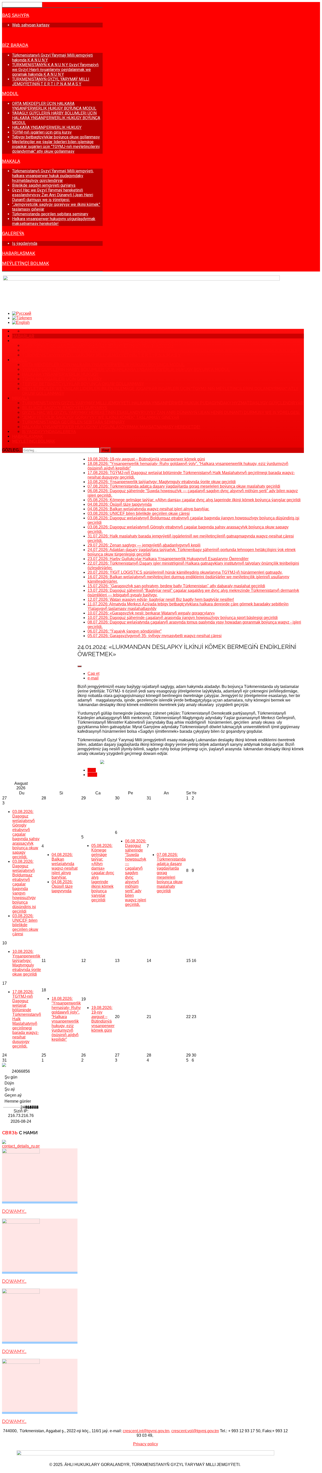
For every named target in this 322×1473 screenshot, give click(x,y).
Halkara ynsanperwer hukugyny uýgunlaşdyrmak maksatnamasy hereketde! (53, 221)
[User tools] (79, 666)
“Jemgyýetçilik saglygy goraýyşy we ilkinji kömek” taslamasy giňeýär (100, 417)
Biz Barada (15, 45)
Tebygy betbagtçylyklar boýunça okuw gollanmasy (56, 137)
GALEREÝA (13, 233)
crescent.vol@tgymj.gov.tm (195, 1431)
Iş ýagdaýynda (24, 243)
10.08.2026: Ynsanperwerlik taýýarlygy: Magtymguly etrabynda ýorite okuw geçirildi (26, 962)
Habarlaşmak (18, 253)
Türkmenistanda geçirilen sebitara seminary (50, 214)
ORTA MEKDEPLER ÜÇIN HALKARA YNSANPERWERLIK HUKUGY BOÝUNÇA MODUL (54, 106)
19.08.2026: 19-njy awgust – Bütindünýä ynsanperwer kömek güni (102, 1018)
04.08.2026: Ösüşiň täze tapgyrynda (62, 886)
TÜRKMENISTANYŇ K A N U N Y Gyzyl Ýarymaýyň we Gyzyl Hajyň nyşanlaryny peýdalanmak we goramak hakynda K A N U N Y (55, 69)
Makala (11, 161)
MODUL (10, 93)
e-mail (93, 678)
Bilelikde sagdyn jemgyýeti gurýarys (43, 185)
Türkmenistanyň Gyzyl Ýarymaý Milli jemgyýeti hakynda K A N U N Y (98, 345)
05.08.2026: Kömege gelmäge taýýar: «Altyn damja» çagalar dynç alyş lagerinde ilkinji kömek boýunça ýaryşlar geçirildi (102, 872)
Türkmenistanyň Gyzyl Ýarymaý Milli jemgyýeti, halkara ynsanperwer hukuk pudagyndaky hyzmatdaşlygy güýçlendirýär (53, 176)
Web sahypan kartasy (31, 25)
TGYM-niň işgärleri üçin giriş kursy (42, 132)
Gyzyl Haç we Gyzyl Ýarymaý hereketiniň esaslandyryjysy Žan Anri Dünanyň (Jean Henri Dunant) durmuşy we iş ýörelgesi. (52, 195)
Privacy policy (145, 1444)
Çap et (93, 673)
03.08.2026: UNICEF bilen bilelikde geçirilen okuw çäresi (25, 925)
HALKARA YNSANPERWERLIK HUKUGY (47, 127)
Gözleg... (12, 450)
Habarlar (13, 35)
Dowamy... (14, 1211)
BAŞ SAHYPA (15, 15)
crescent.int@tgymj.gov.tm (146, 1431)
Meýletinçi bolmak (25, 263)
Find (105, 450)
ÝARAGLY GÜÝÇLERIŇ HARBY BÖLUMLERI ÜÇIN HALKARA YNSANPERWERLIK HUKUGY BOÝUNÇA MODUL (56, 118)
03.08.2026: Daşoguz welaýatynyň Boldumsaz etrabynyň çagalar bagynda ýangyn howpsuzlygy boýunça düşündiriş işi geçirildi (24, 886)
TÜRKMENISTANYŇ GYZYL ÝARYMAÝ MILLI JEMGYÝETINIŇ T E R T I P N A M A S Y (50, 81)
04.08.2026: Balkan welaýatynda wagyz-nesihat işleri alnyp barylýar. (64, 865)
